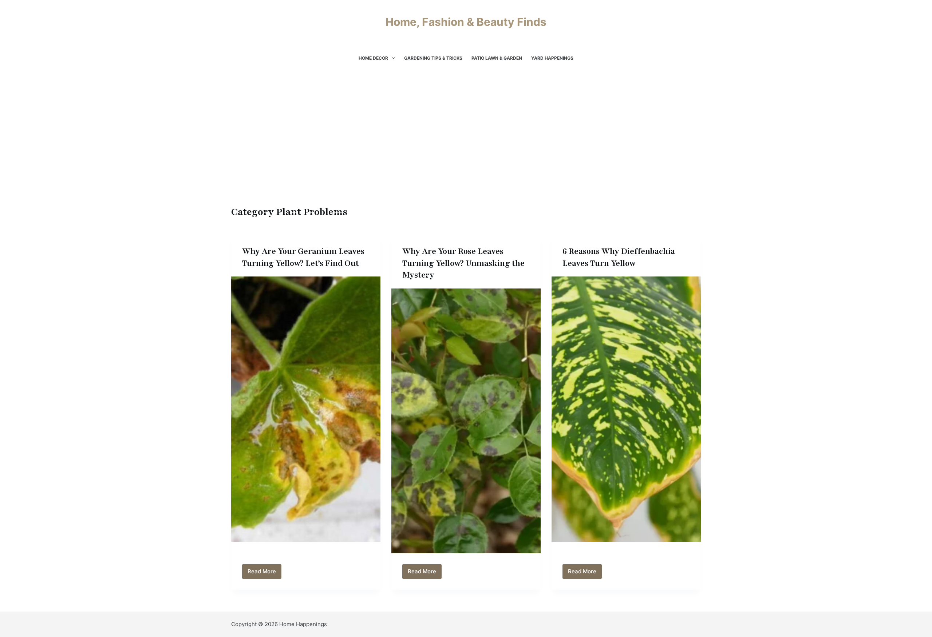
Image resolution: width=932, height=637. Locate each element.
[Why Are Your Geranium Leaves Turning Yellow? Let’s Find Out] (305, 409)
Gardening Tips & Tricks (433, 58)
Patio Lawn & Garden (496, 58)
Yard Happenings (552, 58)
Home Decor (373, 58)
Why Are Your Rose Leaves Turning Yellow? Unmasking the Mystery (463, 263)
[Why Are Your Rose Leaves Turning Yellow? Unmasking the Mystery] (466, 421)
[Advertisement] (466, 149)
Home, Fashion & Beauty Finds (466, 21)
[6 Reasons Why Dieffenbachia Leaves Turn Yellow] (626, 409)
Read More (264, 573)
